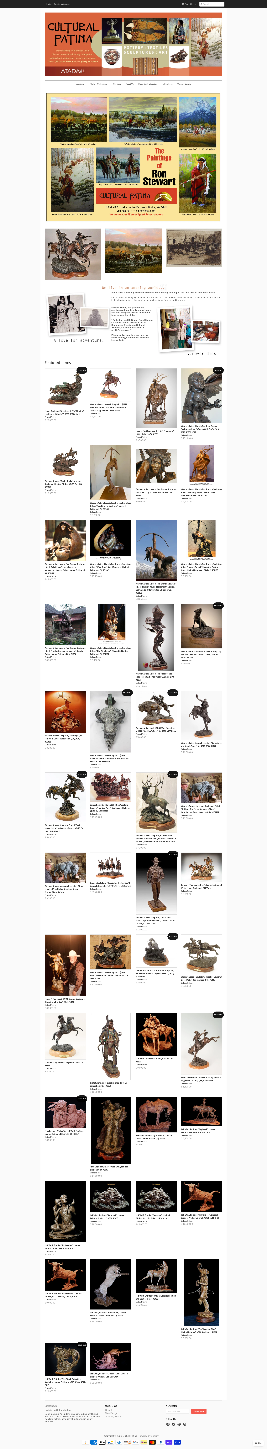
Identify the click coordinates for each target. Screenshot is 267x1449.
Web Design (111, 1399)
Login (48, 4)
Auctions (80, 84)
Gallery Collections (98, 84)
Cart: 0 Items (190, 4)
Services (117, 84)
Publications (167, 84)
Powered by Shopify (149, 1422)
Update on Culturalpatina (58, 1396)
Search (108, 1396)
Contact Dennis (184, 84)
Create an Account (62, 4)
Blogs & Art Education (147, 84)
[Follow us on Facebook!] (168, 1411)
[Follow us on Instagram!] (185, 1411)
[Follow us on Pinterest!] (179, 1411)
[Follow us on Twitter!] (174, 1411)
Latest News (51, 1392)
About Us (130, 84)
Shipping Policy (113, 1403)
